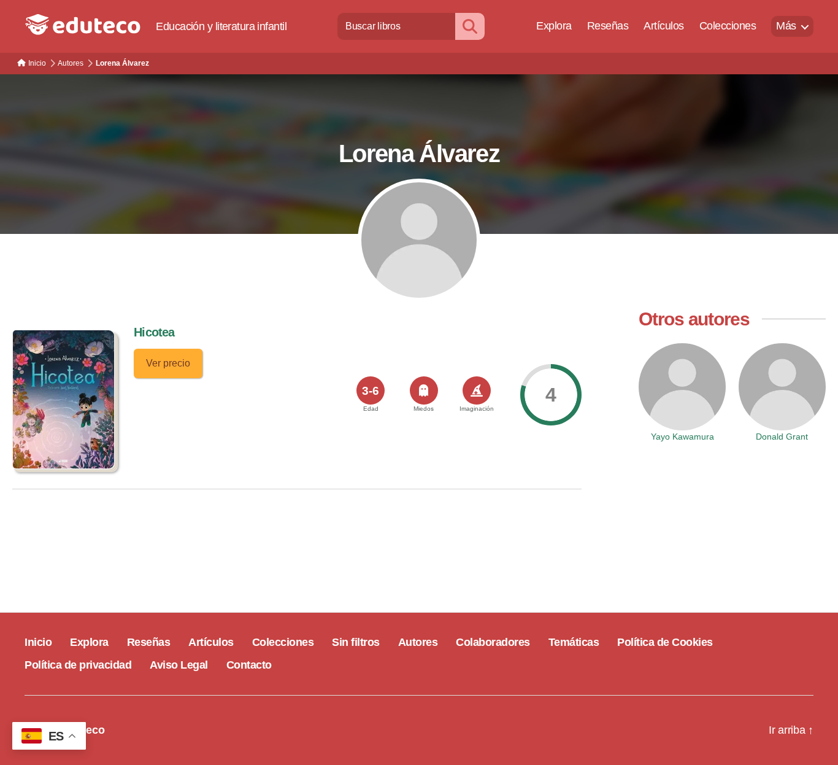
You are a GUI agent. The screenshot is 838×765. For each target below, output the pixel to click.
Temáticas (573, 642)
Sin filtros (356, 642)
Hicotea (154, 332)
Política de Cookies (665, 642)
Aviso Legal (179, 665)
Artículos (664, 26)
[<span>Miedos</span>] (424, 390)
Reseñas (608, 26)
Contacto (249, 665)
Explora (554, 26)
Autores (418, 642)
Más (786, 26)
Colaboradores (493, 642)
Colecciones (727, 26)
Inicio (38, 642)
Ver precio (168, 363)
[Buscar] (470, 26)
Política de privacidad (78, 665)
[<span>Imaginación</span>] (477, 390)
